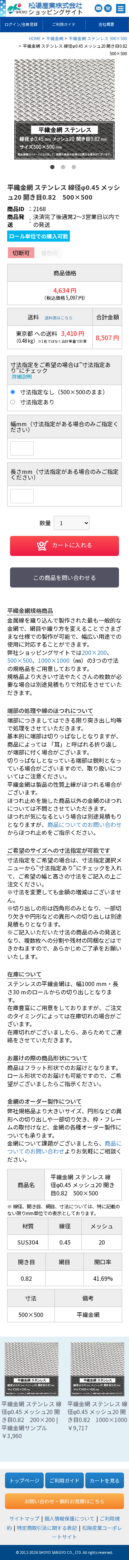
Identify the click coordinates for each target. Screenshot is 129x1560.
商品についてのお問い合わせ (84, 824)
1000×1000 (54, 660)
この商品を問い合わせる (64, 577)
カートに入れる (72, 545)
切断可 (21, 252)
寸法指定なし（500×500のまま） (64, 392)
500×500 (19, 660)
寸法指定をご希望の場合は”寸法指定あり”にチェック (60, 367)
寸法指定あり (37, 402)
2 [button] (64, 168)
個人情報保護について (69, 1518)
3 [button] (75, 168)
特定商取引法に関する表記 (47, 1527)
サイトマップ (24, 1518)
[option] (64, 109)
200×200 (94, 652)
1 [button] (53, 168)
